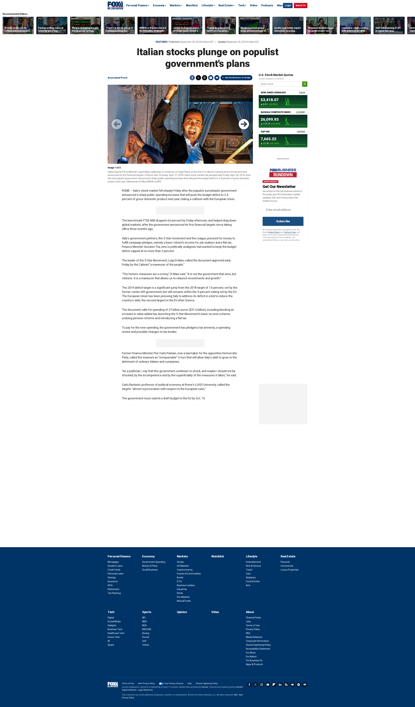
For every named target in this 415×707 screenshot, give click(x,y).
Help (189, 683)
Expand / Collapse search (280, 5)
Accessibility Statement (258, 648)
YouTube (267, 684)
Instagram (261, 684)
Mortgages (113, 562)
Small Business (150, 569)
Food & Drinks (253, 581)
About (250, 612)
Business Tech (115, 629)
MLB (144, 625)
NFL (144, 617)
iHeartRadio (304, 684)
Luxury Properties (290, 569)
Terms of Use (290, 232)
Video (253, 5)
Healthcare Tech (116, 633)
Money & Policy (150, 566)
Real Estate (226, 5)
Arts (248, 585)
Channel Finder (253, 617)
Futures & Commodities (189, 573)
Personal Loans (115, 573)
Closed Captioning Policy (258, 645)
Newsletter (292, 684)
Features (162, 42)
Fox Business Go (254, 660)
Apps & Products (254, 664)
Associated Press (117, 77)
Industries (182, 589)
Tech (241, 5)
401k (110, 585)
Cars (248, 573)
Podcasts (267, 5)
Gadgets (112, 625)
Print (210, 77)
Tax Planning (114, 593)
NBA (144, 621)
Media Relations (254, 637)
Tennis (145, 645)
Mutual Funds (184, 601)
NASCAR (146, 629)
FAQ (248, 633)
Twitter (198, 77)
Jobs (248, 621)
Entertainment (253, 562)
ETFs (179, 581)
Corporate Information (257, 641)
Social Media (114, 621)
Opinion (182, 612)
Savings (112, 577)
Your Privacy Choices (173, 683)
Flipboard (274, 684)
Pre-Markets (183, 597)
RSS (286, 684)
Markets (175, 5)
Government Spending (153, 562)
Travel (249, 569)
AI (109, 641)
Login (288, 5)
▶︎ (244, 124)
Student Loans (115, 566)
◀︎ (117, 124)
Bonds (180, 577)
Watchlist (192, 5)
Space (111, 645)
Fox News (251, 652)
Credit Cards (114, 569)
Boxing (145, 633)
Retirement (113, 589)
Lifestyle (207, 5)
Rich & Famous (253, 566)
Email (216, 77)
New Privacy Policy (146, 683)
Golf (144, 641)
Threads (204, 77)
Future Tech (114, 637)
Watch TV (301, 5)
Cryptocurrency (185, 569)
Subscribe (283, 221)
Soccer (145, 637)
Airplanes (251, 577)
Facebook (192, 77)
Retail (180, 593)
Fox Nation (251, 656)
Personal (285, 562)
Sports (146, 612)
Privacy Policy (274, 232)
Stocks (180, 562)
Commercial (287, 566)
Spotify (298, 684)
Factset (204, 687)
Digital (111, 617)
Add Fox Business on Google (237, 78)
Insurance (113, 581)
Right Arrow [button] (409, 25)
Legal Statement (145, 690)
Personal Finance (137, 5)
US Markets (183, 566)
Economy (158, 5)
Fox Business (115, 5)
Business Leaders (186, 585)
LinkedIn (280, 684)
